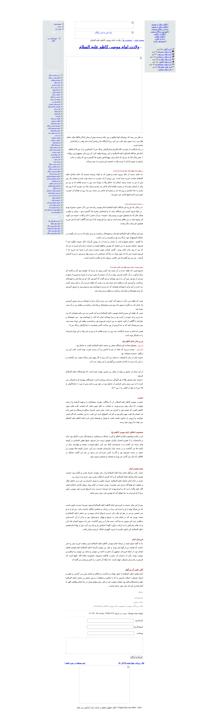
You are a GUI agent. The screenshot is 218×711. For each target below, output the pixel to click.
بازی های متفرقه (165, 67)
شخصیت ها (127, 40)
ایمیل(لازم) (138, 627)
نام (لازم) (139, 620)
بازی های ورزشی (164, 54)
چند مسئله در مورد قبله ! (74, 663)
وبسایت (140, 633)
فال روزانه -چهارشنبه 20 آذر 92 (131, 663)
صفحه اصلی (139, 40)
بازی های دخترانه (165, 52)
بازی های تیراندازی (164, 57)
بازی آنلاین (167, 49)
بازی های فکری (165, 59)
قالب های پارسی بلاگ (53, 233)
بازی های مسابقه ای (163, 64)
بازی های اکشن (165, 62)
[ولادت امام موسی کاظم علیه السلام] (104, 132)
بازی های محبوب (165, 69)
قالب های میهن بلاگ (54, 230)
